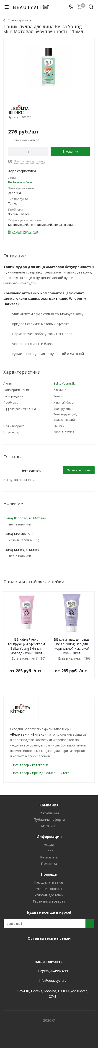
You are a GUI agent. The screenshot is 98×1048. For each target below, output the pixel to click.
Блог (49, 850)
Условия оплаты (49, 888)
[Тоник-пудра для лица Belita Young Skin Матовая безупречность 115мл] (49, 66)
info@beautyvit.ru (53, 980)
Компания (49, 805)
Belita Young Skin (20, 182)
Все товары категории (30, 765)
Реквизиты (49, 857)
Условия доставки (49, 895)
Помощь (49, 874)
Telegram (42, 948)
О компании (49, 813)
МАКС (53, 948)
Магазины (49, 825)
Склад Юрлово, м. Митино (24, 518)
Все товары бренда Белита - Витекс (41, 773)
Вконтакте (30, 948)
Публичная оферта (49, 819)
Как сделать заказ (49, 882)
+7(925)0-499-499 (53, 971)
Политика (49, 863)
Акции (49, 844)
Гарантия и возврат (49, 901)
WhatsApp (65, 948)
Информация (49, 836)
